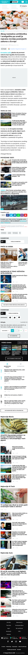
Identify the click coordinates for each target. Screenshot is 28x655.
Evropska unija (6, 52)
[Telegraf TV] (20, 641)
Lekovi (9, 232)
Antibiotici (3, 232)
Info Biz (2, 31)
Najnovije (7, 417)
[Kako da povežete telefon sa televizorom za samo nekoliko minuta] (6, 516)
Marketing (8, 646)
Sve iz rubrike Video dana (14, 358)
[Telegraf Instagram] (16, 641)
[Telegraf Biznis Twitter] (12, 641)
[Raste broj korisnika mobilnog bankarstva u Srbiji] (6, 450)
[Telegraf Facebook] (7, 641)
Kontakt (19, 649)
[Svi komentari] (10, 317)
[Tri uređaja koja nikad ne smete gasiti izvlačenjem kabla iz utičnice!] (14, 495)
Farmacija (15, 232)
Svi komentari (14, 335)
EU (20, 232)
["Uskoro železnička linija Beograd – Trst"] (6, 177)
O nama (3, 646)
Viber (2, 222)
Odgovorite (5, 330)
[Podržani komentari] (14, 317)
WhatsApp (23, 221)
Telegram (7, 222)
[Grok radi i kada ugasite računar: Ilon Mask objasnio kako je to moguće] (6, 526)
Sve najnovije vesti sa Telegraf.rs (14, 410)
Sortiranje (4, 317)
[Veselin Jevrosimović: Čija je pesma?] (6, 279)
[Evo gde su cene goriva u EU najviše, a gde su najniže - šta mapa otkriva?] (6, 185)
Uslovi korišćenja (22, 646)
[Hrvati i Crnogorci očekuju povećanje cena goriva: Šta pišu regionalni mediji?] (6, 459)
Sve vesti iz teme (14, 304)
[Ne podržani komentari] (19, 317)
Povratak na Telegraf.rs (5, 2)
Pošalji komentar (15, 241)
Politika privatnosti (11, 649)
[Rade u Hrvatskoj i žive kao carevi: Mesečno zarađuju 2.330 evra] (6, 116)
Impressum (14, 646)
